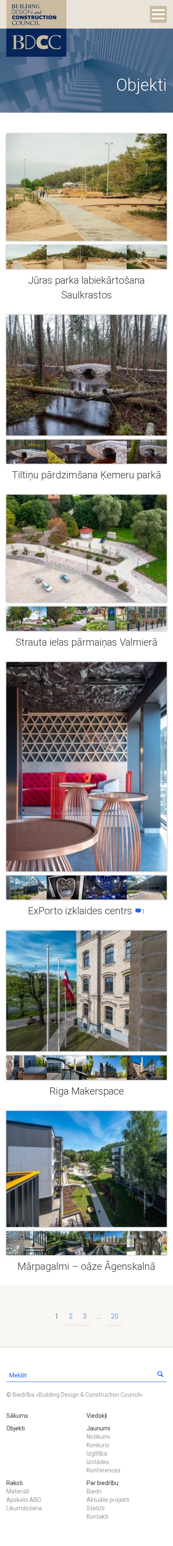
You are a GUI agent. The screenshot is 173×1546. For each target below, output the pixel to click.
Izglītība (96, 1453)
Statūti (95, 1508)
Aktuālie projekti (107, 1499)
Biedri (94, 1491)
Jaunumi (98, 1428)
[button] (160, 1375)
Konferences (103, 1470)
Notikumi (98, 1436)
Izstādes (97, 1462)
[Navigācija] (158, 14)
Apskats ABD (23, 1499)
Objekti (15, 1428)
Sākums (17, 1415)
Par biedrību (102, 1483)
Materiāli (17, 1491)
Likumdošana (24, 1508)
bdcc (36, 28)
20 (114, 1316)
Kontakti (97, 1516)
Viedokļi (96, 1415)
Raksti (14, 1483)
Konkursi (97, 1445)
